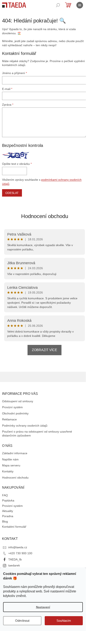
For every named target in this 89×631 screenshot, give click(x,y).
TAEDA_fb (15, 559)
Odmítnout (22, 620)
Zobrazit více (44, 350)
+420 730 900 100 (20, 553)
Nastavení (43, 607)
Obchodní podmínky (15, 413)
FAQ (5, 495)
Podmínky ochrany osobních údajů (24, 425)
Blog (5, 521)
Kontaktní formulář (14, 526)
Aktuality (7, 511)
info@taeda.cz (17, 547)
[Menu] (80, 5)
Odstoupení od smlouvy (17, 401)
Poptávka (8, 500)
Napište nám (10, 459)
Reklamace (9, 419)
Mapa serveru (11, 465)
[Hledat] (58, 5)
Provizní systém (12, 407)
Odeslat (12, 193)
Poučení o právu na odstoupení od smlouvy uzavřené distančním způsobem (37, 433)
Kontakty (7, 471)
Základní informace (14, 453)
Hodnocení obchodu (44, 216)
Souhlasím (64, 620)
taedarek (14, 565)
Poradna (7, 516)
